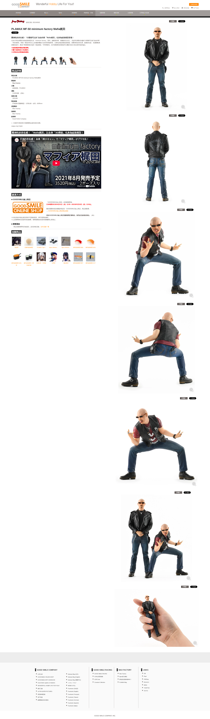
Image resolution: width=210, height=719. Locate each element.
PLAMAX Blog (123, 682)
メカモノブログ (72, 682)
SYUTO (146, 690)
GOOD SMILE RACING (100, 673)
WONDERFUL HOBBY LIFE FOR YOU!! (48, 685)
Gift (145, 673)
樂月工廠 (40, 688)
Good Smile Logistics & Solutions (46, 682)
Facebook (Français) (73, 694)
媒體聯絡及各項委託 (43, 700)
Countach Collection (99, 682)
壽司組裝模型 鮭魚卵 (16, 264)
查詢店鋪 (186, 8)
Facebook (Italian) (73, 705)
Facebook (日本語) (73, 688)
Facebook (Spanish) (73, 703)
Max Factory (16, 83)
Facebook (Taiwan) (73, 697)
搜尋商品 (167, 8)
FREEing (146, 679)
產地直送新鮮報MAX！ (125, 679)
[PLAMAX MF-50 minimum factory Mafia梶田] (156, 109)
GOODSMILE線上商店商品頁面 (58, 211)
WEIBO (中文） (72, 685)
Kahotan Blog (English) (74, 677)
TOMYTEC (147, 688)
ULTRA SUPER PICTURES (45, 691)
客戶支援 (196, 8)
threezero (146, 682)
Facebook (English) (73, 691)
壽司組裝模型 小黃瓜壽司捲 (29, 264)
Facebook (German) (73, 700)
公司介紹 (40, 674)
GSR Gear (97, 679)
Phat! (145, 676)
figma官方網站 (123, 676)
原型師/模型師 (41, 694)
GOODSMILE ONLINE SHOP (46, 677)
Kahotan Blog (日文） (73, 674)
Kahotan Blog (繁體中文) (74, 680)
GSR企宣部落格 (98, 676)
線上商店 (176, 8)
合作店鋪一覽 (45, 227)
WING (145, 685)
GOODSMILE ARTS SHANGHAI (46, 680)
